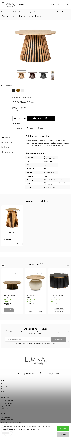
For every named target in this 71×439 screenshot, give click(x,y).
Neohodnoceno (26, 97)
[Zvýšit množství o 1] (24, 118)
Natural (19, 244)
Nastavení (6, 433)
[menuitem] (22, 4)
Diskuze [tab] (5, 147)
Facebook (33, 369)
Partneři (3, 389)
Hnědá (12, 244)
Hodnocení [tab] (6, 142)
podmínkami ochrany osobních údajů (44, 343)
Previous (3, 265)
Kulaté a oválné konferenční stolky (49, 157)
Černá (4, 244)
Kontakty (4, 386)
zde (41, 429)
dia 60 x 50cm (59, 308)
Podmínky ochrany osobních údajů (11, 422)
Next (68, 265)
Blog (2, 391)
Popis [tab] (8, 137)
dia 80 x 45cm (59, 311)
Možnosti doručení (20, 111)
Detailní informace (17, 123)
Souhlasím (63, 428)
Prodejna (4, 384)
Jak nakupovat (5, 417)
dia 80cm (40, 311)
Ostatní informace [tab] (9, 152)
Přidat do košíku (41, 118)
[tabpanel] (12, 225)
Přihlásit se (58, 339)
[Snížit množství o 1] (15, 118)
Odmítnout (62, 434)
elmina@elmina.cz (26, 374)
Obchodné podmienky (8, 419)
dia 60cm (31, 311)
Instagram (38, 369)
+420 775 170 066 (51, 374)
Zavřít (64, 134)
